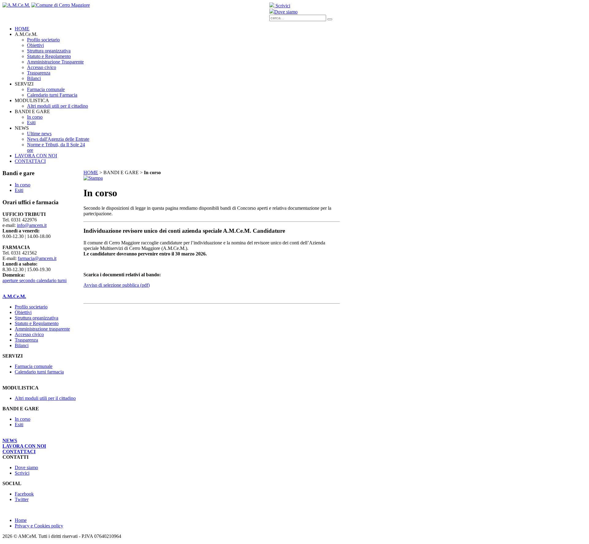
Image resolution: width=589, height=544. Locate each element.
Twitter (22, 499)
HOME (90, 172)
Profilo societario (31, 306)
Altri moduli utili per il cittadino (45, 398)
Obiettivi (23, 312)
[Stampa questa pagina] (93, 178)
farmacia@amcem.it (37, 258)
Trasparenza (26, 340)
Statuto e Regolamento (37, 323)
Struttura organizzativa (36, 317)
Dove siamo (286, 11)
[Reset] (329, 19)
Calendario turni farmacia (39, 371)
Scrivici (282, 5)
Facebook (24, 493)
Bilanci (22, 345)
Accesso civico (29, 334)
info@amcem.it (32, 225)
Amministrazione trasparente (42, 328)
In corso (22, 419)
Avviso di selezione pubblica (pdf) (116, 285)
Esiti (19, 424)
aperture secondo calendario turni (34, 280)
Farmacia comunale (33, 366)
